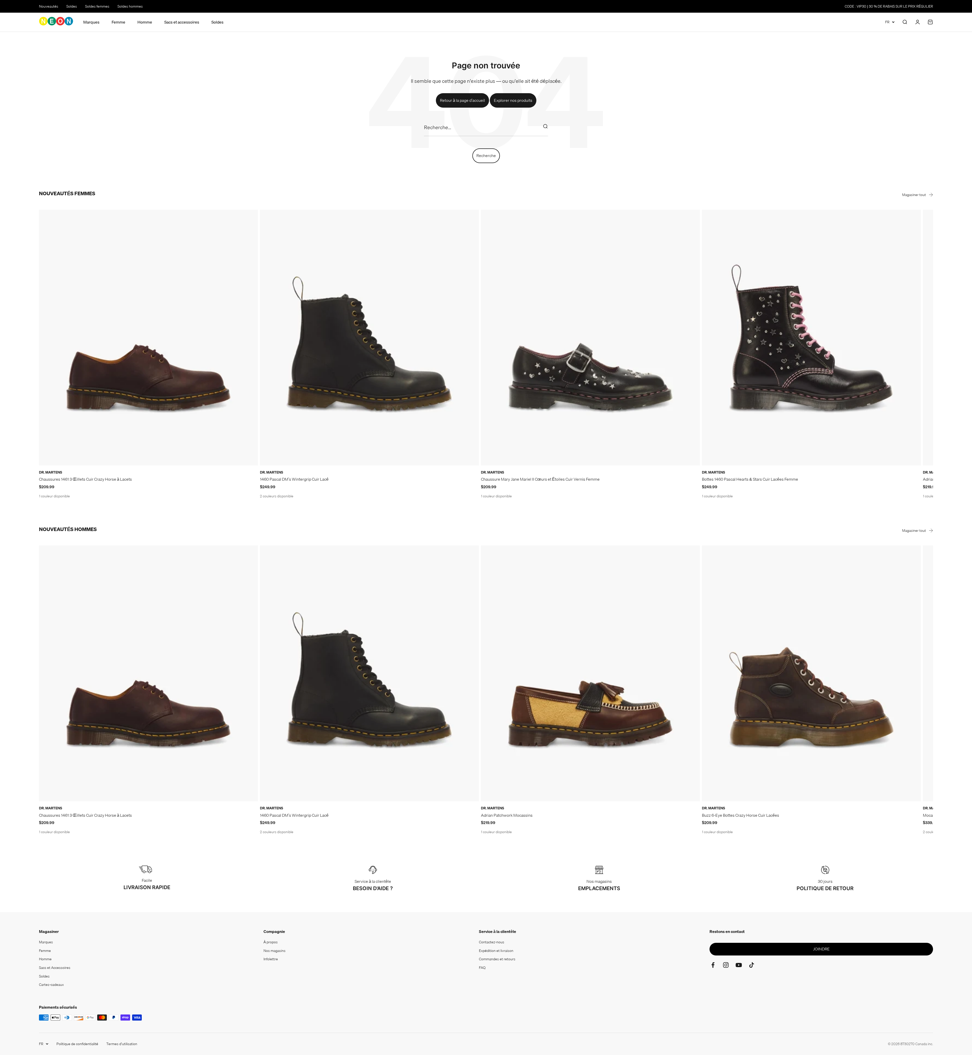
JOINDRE (821, 949)
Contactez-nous (491, 942)
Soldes (71, 6)
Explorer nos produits (513, 100)
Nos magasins (275, 950)
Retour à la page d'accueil (462, 100)
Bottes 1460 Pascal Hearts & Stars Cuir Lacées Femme (750, 479)
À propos (271, 942)
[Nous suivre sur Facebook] (713, 965)
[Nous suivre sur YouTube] (738, 965)
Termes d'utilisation (121, 1044)
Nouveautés (48, 6)
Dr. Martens (50, 472)
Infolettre (271, 959)
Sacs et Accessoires (54, 967)
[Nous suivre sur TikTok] (751, 965)
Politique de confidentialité (77, 1044)
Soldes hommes (130, 6)
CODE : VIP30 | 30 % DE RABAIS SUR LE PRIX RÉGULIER (889, 6)
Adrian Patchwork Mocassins (507, 815)
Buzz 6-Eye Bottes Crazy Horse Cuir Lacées (740, 815)
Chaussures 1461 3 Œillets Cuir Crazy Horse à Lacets (85, 479)
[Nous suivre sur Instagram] (725, 965)
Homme (144, 22)
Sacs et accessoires (181, 22)
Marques (91, 22)
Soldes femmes (97, 6)
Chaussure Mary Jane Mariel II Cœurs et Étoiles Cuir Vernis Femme (540, 479)
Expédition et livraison (496, 950)
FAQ (482, 967)
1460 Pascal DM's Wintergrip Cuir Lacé (294, 479)
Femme (118, 22)
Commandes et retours (497, 959)
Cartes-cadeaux (51, 984)
